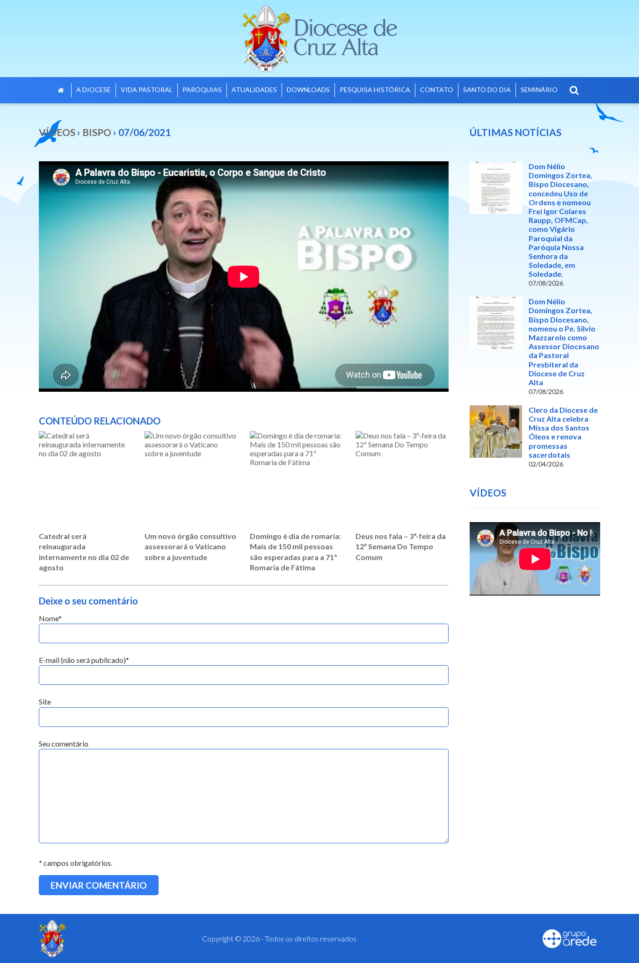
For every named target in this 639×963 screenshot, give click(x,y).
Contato (436, 89)
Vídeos (57, 132)
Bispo (96, 132)
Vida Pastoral (147, 89)
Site (45, 701)
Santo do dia (487, 89)
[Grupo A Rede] (569, 938)
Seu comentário (63, 743)
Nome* (50, 618)
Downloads (308, 89)
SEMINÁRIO (539, 89)
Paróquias (202, 89)
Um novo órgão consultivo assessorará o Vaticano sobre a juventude (190, 546)
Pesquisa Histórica (375, 89)
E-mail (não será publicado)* (84, 659)
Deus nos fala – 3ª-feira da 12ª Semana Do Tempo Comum (401, 546)
